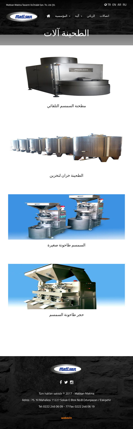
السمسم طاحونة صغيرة (66, 245)
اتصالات (104, 16)
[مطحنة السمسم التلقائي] (66, 77)
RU (125, 4)
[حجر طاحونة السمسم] (66, 286)
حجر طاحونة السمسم (66, 315)
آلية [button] (77, 16)
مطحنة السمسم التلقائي (66, 106)
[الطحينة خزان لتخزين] (66, 147)
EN (114, 4)
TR (109, 4)
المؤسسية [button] (61, 16)
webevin (66, 418)
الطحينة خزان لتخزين (66, 176)
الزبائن (91, 16)
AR (119, 4)
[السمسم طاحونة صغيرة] (66, 216)
